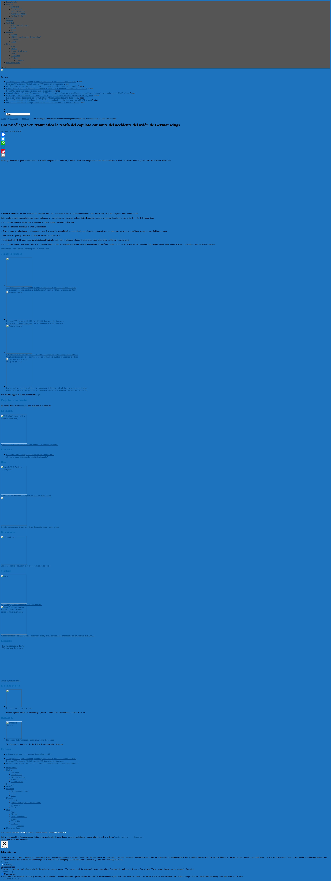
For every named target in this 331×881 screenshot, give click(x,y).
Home (3, 119)
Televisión (15, 56)
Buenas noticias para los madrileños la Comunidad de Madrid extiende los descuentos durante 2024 (46, 88)
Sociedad (10, 23)
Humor (14, 49)
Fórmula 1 (15, 39)
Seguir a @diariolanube (10, 681)
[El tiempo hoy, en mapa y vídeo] (14, 706)
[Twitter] (165, 139)
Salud (13, 28)
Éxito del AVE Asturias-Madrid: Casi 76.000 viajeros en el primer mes (34, 84)
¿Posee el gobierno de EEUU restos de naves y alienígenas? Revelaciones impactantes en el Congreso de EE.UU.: (47, 636)
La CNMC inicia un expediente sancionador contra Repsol (30, 91)
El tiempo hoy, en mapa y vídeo (19, 708)
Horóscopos (7, 717)
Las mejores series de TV (13, 646)
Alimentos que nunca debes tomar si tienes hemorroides (28, 754)
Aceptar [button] (117, 837)
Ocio (8, 44)
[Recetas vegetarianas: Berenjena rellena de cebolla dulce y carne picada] (14, 525)
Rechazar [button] (124, 837)
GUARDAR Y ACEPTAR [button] (12, 879)
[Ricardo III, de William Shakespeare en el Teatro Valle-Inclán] (14, 494)
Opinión (9, 21)
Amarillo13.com (18, 832)
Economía (10, 18)
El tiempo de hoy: (10, 685)
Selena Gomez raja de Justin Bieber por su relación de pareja (25, 566)
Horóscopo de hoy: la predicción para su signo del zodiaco (30, 740)
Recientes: (6, 749)
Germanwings (43, 249)
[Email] (165, 155)
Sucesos (25, 119)
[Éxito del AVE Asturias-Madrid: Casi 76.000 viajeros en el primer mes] (19, 319)
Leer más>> (139, 837)
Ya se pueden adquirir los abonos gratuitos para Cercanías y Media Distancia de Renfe (41, 81)
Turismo (14, 58)
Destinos (20, 60)
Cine (13, 46)
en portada (33, 249)
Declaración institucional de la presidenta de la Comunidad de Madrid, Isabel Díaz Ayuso (42, 102)
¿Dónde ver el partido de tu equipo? (26, 37)
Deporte (9, 32)
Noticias (9, 4)
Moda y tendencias (19, 51)
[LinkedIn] (165, 147)
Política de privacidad (57, 832)
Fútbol (14, 35)
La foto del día (17, 16)
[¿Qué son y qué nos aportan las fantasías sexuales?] (14, 603)
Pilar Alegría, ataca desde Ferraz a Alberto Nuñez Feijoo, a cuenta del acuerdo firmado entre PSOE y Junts (49, 95)
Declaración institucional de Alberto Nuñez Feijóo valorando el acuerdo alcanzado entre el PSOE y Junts (49, 100)
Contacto (29, 832)
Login (37, 395)
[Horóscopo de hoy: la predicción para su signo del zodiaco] (14, 738)
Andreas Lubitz (22, 249)
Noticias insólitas (18, 11)
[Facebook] (165, 135)
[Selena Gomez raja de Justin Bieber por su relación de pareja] (14, 564)
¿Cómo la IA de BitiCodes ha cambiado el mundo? (27, 457)
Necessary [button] (5, 862)
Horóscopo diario (13, 63)
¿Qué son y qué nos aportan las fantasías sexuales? (21, 604)
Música (14, 53)
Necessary (8, 864)
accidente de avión (8, 249)
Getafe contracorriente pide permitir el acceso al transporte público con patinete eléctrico (42, 86)
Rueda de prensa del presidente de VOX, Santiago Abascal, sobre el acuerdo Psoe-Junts (42, 98)
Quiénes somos (41, 832)
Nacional (15, 7)
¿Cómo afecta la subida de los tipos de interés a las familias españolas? (29, 445)
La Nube (4, 131)
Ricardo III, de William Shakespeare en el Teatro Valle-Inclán (26, 496)
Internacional (16, 9)
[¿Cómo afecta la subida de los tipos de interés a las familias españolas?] (14, 443)
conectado (23, 406)
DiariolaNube (11, 2)
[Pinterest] (165, 151)
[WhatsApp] (165, 143)
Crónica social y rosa (19, 25)
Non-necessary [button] (7, 871)
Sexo (13, 30)
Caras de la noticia (18, 14)
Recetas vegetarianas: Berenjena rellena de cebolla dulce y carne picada (30, 527)
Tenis (13, 42)
